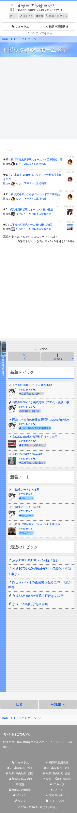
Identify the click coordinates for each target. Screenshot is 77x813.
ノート (58, 789)
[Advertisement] (38, 98)
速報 (21, 784)
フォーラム (21, 762)
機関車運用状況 (58, 762)
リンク (21, 800)
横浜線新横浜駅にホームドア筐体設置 (31, 209)
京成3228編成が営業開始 (30, 604)
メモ (15, 15)
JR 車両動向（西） (58, 767)
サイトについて (58, 800)
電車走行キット (58, 795)
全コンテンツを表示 (39, 33)
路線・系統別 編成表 (58, 778)
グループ (58, 784)
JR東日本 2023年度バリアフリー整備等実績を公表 (32, 176)
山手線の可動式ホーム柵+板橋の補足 (31, 224)
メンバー (21, 795)
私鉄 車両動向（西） (58, 773)
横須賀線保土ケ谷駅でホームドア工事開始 (35, 194)
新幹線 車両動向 (21, 778)
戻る (19, 704)
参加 (41, 15)
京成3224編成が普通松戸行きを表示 (38, 596)
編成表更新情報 (21, 789)
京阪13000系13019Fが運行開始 (34, 560)
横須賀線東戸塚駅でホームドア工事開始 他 (36, 159)
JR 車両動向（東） (21, 767)
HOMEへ (58, 704)
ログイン (27, 15)
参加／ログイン (58, 15)
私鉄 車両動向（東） (21, 773)
